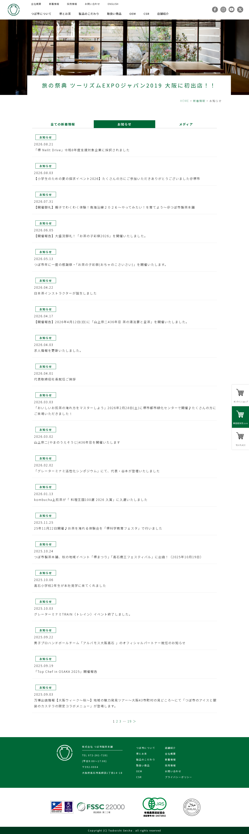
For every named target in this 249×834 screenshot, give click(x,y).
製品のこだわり (89, 14)
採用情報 (72, 3)
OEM (132, 14)
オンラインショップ (240, 401)
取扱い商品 (114, 14)
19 (129, 721)
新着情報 (54, 3)
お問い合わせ (92, 3)
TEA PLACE (240, 444)
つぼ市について (41, 14)
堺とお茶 (65, 14)
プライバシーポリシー (178, 777)
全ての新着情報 (63, 124)
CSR (146, 14)
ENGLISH (113, 3)
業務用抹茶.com (240, 423)
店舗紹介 (163, 14)
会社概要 (36, 3)
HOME (184, 101)
